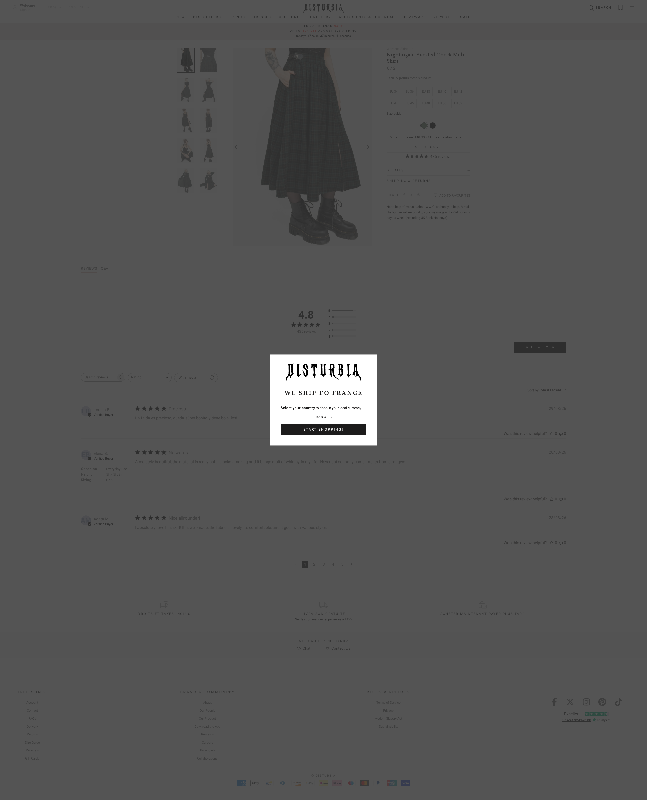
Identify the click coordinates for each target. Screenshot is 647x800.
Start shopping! (323, 430)
